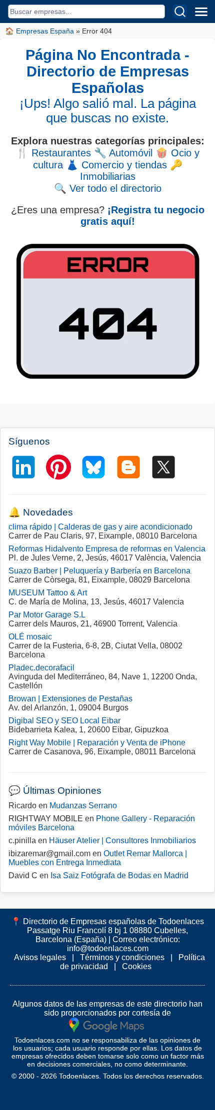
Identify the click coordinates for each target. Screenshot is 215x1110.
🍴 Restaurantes (53, 152)
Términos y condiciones (122, 957)
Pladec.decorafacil (41, 667)
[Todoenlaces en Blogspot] (129, 467)
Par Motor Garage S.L (47, 614)
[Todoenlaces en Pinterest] (59, 467)
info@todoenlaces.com (107, 948)
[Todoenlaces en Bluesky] (93, 467)
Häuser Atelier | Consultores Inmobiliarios (122, 840)
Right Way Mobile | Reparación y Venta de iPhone (97, 742)
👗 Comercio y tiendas (116, 164)
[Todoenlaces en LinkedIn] (23, 467)
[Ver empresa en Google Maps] (106, 1024)
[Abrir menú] (201, 11)
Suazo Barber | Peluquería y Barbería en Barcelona (99, 570)
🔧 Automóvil (123, 152)
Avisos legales (40, 957)
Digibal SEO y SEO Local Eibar (64, 720)
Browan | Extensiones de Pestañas (70, 698)
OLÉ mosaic (30, 636)
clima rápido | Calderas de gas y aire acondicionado (100, 527)
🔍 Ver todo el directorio (108, 188)
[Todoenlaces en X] (163, 467)
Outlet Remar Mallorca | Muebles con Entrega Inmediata (97, 858)
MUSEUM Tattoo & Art (47, 592)
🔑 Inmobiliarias (131, 170)
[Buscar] (180, 11)
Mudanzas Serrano (83, 805)
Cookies (137, 966)
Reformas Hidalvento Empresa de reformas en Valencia (107, 549)
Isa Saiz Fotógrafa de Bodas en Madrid (119, 875)
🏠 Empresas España (39, 31)
